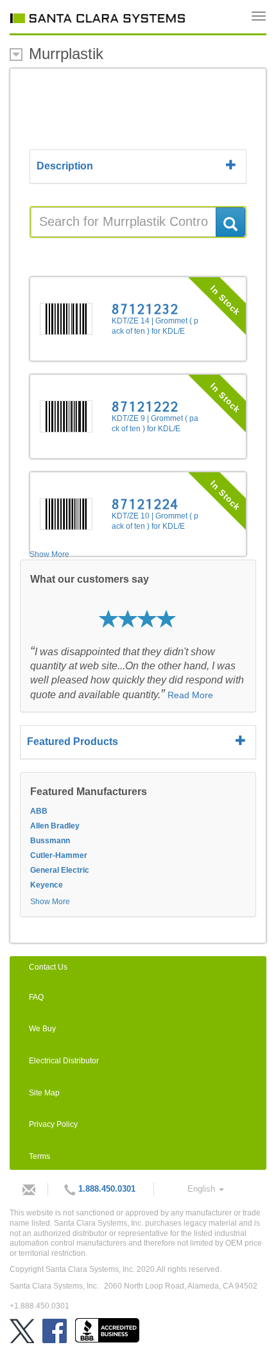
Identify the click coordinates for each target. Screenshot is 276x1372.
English (202, 1189)
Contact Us (48, 967)
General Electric (59, 870)
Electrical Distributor (64, 1060)
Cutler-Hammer (58, 855)
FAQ (36, 997)
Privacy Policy (53, 1124)
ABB (38, 811)
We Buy (42, 1028)
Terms (39, 1156)
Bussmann (50, 840)
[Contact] (26, 1189)
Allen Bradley (55, 825)
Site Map (44, 1092)
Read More (190, 695)
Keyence (46, 884)
